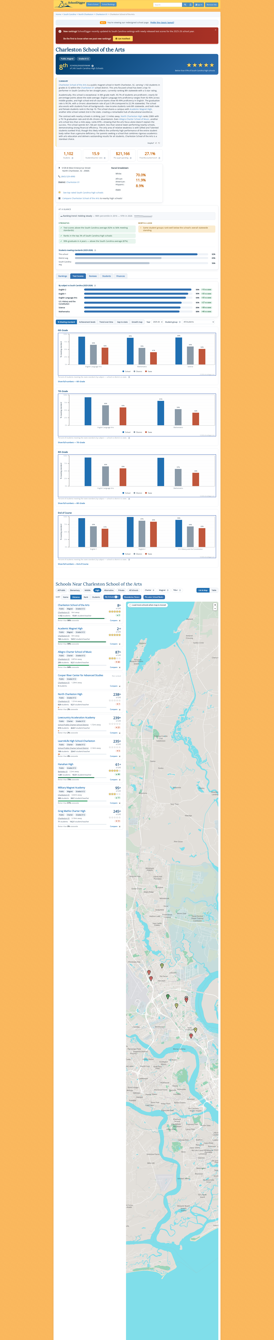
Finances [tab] (120, 276)
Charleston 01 (87, 87)
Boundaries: (131, 597)
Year (149, 322)
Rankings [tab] (62, 276)
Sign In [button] (199, 4)
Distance (76, 597)
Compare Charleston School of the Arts (80, 198)
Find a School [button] (93, 4)
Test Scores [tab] (78, 276)
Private (121, 590)
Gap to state (122, 322)
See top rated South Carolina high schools (83, 192)
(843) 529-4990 (68, 176)
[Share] (190, 5)
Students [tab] (106, 276)
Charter (149, 590)
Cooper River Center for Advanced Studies (80, 675)
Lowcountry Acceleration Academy (76, 717)
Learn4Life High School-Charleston (76, 740)
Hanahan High (65, 764)
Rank (86, 597)
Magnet (163, 590)
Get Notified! (124, 38)
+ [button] (215, 604)
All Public (61, 590)
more (118, 189)
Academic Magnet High (141, 109)
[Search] (185, 5)
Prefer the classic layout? (162, 22)
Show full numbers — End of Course (73, 564)
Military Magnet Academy (71, 787)
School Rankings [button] (108, 4)
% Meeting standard (66, 322)
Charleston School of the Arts (73, 84)
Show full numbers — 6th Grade (71, 381)
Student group (172, 322)
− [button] (215, 608)
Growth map (137, 322)
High (97, 590)
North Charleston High (131, 116)
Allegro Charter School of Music (134, 119)
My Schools (110, 597)
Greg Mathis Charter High (71, 811)
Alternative (108, 590)
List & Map (203, 590)
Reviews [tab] (93, 276)
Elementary (75, 590)
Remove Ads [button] (212, 4)
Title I (176, 590)
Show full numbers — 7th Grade (71, 442)
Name (65, 597)
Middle (87, 590)
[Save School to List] (120, 620)
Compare (113, 620)
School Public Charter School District (73, 725)
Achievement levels (87, 322)
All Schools (133, 590)
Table (214, 590)
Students (96, 597)
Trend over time (106, 322)
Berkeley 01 (63, 771)
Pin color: (153, 597)
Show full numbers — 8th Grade (71, 503)
